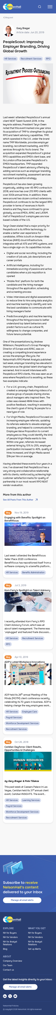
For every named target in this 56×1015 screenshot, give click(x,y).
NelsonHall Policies (10, 1006)
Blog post (9, 17)
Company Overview (12, 961)
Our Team (7, 965)
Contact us (8, 969)
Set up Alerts (34, 949)
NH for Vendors (10, 937)
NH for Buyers (10, 933)
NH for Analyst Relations (10, 943)
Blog (5, 949)
